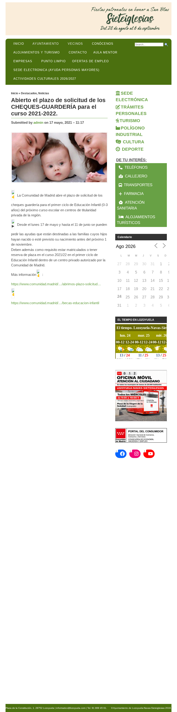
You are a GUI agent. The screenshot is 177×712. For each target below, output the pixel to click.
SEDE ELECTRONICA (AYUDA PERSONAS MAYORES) (56, 70)
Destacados (29, 93)
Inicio (18, 43)
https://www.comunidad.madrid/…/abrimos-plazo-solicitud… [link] (56, 284)
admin (38, 122)
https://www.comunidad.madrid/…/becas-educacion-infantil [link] (55, 303)
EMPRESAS (22, 61)
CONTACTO (78, 52)
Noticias (43, 93)
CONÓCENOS (102, 43)
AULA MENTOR (105, 52)
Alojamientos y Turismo (36, 52)
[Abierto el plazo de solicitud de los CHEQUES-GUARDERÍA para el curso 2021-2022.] (60, 158)
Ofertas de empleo (90, 61)
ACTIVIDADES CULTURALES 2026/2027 (44, 78)
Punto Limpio (53, 61)
